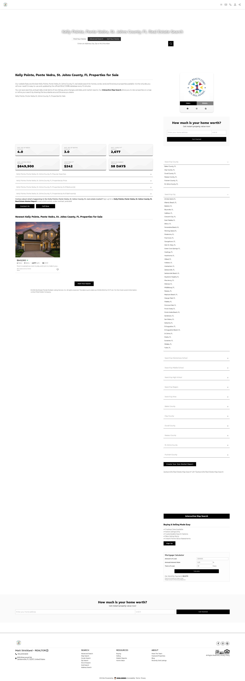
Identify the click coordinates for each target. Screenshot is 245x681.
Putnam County (171, 455)
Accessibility (131, 678)
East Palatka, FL (169, 220)
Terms (138, 678)
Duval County (170, 426)
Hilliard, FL (167, 259)
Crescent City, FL (170, 217)
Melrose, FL (168, 284)
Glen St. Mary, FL (170, 245)
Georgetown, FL (169, 241)
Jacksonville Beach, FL (171, 273)
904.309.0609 (23, 654)
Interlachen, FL (169, 266)
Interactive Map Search (111, 90)
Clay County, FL (169, 170)
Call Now (45, 206)
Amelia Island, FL (170, 199)
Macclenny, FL (169, 280)
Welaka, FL (168, 344)
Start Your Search (84, 284)
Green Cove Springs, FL (172, 248)
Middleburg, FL (169, 287)
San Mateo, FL (169, 319)
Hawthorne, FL (169, 255)
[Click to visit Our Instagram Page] (196, 109)
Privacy (143, 678)
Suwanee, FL (168, 340)
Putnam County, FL (171, 180)
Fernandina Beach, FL (171, 227)
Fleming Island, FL (170, 231)
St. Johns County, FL (171, 184)
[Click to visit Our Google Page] (205, 109)
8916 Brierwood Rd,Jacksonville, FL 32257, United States (31, 658)
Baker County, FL (170, 166)
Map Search (85, 656)
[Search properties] (171, 43)
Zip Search (84, 660)
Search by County (171, 162)
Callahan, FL (168, 213)
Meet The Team (157, 653)
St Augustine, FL (170, 326)
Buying (118, 653)
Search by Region (171, 387)
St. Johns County (171, 445)
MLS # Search (86, 663)
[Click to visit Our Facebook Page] (187, 109)
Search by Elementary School (176, 358)
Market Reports (121, 658)
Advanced (96, 39)
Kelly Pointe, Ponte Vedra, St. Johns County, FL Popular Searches (41, 174)
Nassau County (170, 435)
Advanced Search (87, 653)
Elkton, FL (167, 224)
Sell (113, 39)
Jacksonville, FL (169, 270)
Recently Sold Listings (159, 660)
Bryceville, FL (168, 209)
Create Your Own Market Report (179, 464)
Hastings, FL (168, 252)
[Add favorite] (57, 269)
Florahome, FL (169, 234)
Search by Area (170, 397)
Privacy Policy (225, 655)
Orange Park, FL (169, 298)
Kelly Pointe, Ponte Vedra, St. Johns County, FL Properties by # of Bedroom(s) (45, 187)
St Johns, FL (168, 333)
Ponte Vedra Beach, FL (172, 312)
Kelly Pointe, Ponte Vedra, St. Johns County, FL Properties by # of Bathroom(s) (46, 194)
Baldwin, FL (168, 206)
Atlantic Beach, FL (170, 202)
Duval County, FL (170, 173)
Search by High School (173, 377)
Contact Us (25, 206)
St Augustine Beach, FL (172, 330)
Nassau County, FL (170, 177)
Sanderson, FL (169, 316)
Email (205, 103)
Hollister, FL (168, 263)
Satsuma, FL (168, 323)
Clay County (169, 416)
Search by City (170, 194)
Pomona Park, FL (170, 305)
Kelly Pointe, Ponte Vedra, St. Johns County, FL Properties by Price (41, 180)
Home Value (120, 660)
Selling (118, 656)
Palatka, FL (168, 302)
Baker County (170, 406)
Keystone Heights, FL (171, 277)
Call (188, 103)
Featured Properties (158, 656)
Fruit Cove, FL (169, 238)
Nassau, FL (168, 291)
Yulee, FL (167, 348)
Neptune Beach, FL (171, 294)
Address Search (86, 667)
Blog (153, 658)
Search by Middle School (174, 368)
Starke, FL (167, 337)
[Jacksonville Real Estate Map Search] (197, 495)
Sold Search (85, 665)
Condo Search (86, 658)
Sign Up (169, 543)
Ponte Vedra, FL (169, 309)
